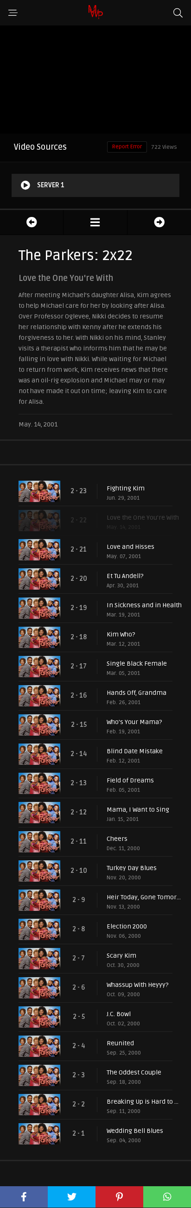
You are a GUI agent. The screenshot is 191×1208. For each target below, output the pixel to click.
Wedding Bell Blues (135, 1131)
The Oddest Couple (134, 1072)
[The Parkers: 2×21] (31, 222)
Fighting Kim (126, 488)
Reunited (120, 1043)
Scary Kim (121, 956)
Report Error (127, 146)
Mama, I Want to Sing (138, 810)
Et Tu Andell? (125, 576)
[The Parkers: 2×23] (159, 222)
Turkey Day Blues (132, 868)
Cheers (117, 839)
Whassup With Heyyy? (137, 985)
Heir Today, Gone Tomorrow (144, 897)
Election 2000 (127, 926)
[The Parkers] (95, 222)
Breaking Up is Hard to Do (144, 1102)
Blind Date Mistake (135, 751)
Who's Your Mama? (134, 722)
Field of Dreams (130, 780)
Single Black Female (137, 664)
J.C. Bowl (119, 1014)
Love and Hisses (130, 547)
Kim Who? (121, 634)
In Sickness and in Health (144, 605)
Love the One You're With (143, 517)
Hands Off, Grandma (136, 693)
